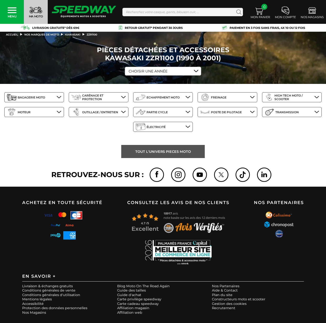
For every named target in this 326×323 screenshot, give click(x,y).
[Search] (237, 12)
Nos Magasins (34, 312)
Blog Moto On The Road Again (143, 286)
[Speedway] (84, 12)
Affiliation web (129, 312)
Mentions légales (37, 299)
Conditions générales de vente (48, 290)
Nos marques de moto (41, 34)
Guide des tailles (131, 290)
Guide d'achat (129, 295)
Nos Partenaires (225, 286)
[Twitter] (221, 175)
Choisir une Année (148, 71)
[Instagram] (178, 175)
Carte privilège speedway (139, 299)
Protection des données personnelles (54, 308)
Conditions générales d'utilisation (51, 295)
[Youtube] (200, 175)
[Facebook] (157, 175)
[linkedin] (264, 175)
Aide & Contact (225, 290)
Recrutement (223, 308)
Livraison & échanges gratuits (47, 286)
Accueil (12, 34)
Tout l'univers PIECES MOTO (163, 151)
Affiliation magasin (133, 308)
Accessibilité (33, 304)
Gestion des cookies (229, 304)
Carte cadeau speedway (138, 304)
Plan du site (222, 295)
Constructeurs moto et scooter (238, 299)
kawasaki (72, 34)
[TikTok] (243, 175)
